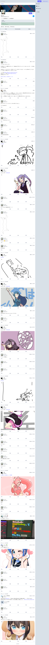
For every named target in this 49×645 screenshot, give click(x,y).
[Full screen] (33, 538)
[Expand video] (32, 538)
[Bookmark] (26, 57)
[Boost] (10, 57)
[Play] (2, 538)
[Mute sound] (3, 538)
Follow (30, 13)
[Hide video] (30, 538)
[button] (18, 529)
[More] (34, 57)
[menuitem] (18, 529)
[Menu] (33, 13)
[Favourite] (18, 57)
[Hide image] (1, 146)
